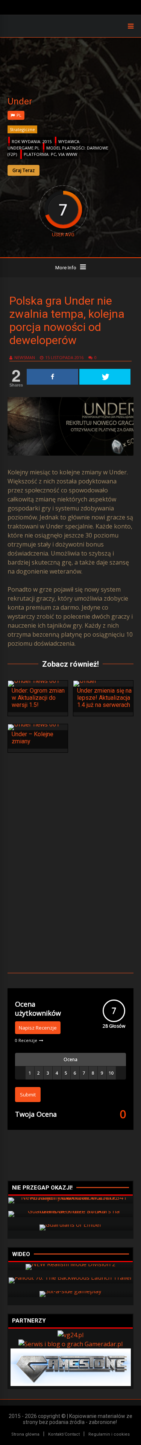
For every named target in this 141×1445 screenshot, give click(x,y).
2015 (47, 141)
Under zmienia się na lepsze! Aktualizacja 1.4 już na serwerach (104, 697)
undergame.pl (23, 148)
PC (53, 154)
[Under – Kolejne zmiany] (33, 724)
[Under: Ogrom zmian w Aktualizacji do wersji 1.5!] (33, 680)
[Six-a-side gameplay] (70, 1291)
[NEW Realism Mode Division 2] (70, 1264)
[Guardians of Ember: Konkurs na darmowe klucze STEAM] (70, 1211)
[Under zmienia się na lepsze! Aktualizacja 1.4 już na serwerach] (85, 680)
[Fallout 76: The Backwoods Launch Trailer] (70, 1277)
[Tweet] (105, 377)
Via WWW (67, 154)
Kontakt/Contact (64, 1434)
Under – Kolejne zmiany (32, 738)
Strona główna (25, 1434)
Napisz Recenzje (38, 1027)
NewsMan (24, 357)
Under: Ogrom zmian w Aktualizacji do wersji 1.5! (38, 697)
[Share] (52, 377)
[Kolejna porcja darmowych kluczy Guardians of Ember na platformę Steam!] (70, 1224)
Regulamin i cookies (109, 1434)
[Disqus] (70, 862)
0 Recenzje (26, 1040)
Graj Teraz (23, 170)
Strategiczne (22, 129)
